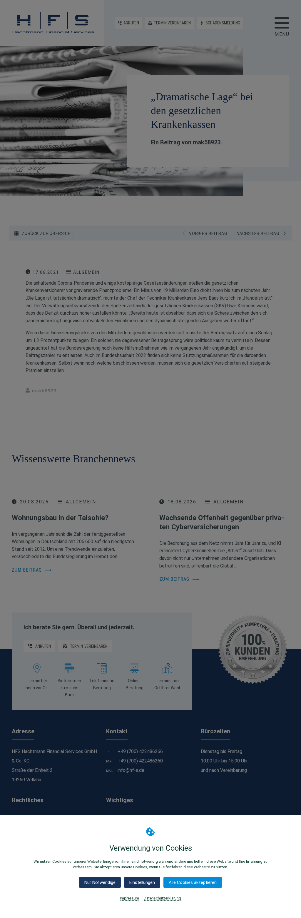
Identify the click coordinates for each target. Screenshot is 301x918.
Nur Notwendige (100, 882)
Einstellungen (142, 882)
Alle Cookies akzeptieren (193, 882)
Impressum (129, 898)
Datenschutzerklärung (162, 898)
